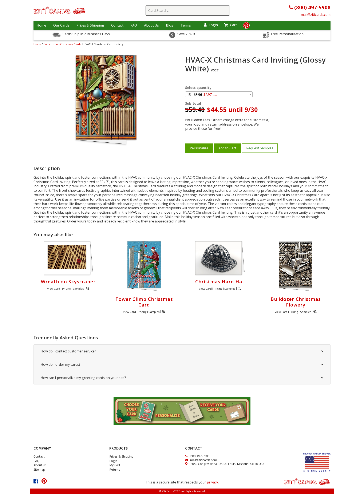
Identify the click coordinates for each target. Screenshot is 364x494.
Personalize (199, 148)
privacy (212, 482)
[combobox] (219, 94)
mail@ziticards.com (316, 14)
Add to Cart (227, 148)
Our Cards (61, 25)
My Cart (114, 465)
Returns (114, 469)
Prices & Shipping (90, 25)
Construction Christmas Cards (62, 44)
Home (41, 25)
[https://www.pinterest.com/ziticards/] (246, 26)
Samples (78, 289)
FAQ (134, 25)
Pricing (66, 289)
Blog (169, 25)
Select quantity (198, 88)
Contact (117, 25)
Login (213, 25)
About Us (151, 25)
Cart (233, 25)
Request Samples (259, 148)
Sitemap (39, 469)
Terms (186, 25)
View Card (53, 289)
